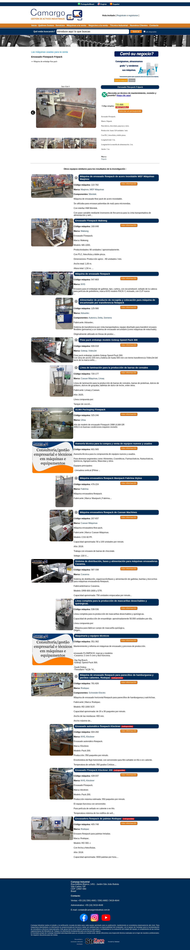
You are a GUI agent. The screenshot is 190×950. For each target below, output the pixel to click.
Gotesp (84, 351)
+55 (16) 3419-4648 (94, 905)
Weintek (92, 194)
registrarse (133, 15)
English (103, 4)
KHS (83, 284)
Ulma (83, 420)
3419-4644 (114, 900)
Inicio (34, 25)
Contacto (153, 25)
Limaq (101, 378)
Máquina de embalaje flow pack (45, 62)
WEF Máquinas (97, 189)
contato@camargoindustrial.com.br (94, 910)
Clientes (132, 80)
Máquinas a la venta (76, 25)
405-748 (86, 824)
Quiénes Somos (46, 25)
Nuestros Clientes (139, 25)
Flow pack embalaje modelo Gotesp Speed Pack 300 (109, 340)
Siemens (108, 318)
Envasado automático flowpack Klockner (97, 726)
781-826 (86, 683)
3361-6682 (103, 900)
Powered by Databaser (113, 941)
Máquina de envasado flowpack (92, 274)
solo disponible (151, 32)
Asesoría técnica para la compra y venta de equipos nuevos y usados (113, 443)
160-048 (86, 226)
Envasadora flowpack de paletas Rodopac (98, 818)
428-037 (86, 776)
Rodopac (85, 688)
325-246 (86, 415)
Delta (100, 318)
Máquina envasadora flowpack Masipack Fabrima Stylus (111, 478)
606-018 (86, 346)
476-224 (86, 484)
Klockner (90, 737)
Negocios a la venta (98, 25)
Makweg (85, 231)
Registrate (121, 15)
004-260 (86, 732)
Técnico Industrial (119, 25)
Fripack (104, 159)
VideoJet (92, 351)
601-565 (86, 449)
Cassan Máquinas (89, 378)
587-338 (86, 570)
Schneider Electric (97, 693)
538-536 (86, 609)
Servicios (60, 25)
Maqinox (85, 189)
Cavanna (85, 574)
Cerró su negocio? (121, 80)
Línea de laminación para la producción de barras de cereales (114, 367)
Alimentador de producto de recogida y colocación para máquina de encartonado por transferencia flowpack (117, 301)
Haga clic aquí (124, 95)
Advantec (85, 313)
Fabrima (84, 489)
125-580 (86, 308)
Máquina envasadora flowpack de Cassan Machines (108, 512)
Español (116, 4)
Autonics (93, 318)
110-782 (86, 185)
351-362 (86, 641)
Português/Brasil (87, 4)
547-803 (86, 279)
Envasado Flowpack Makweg (91, 220)
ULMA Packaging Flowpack (90, 409)
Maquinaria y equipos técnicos (92, 635)
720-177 (86, 374)
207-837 (86, 518)
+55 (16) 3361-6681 (87, 900)
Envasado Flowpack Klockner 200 (94, 770)
